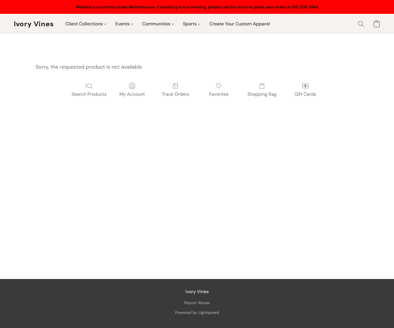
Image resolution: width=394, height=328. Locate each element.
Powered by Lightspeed (197, 312)
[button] (34, 24)
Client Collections (84, 24)
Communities (156, 24)
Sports (190, 24)
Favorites (218, 94)
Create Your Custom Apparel (239, 24)
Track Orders (175, 94)
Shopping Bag (262, 94)
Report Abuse (197, 302)
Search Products (89, 94)
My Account (132, 94)
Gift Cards (305, 94)
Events (123, 24)
